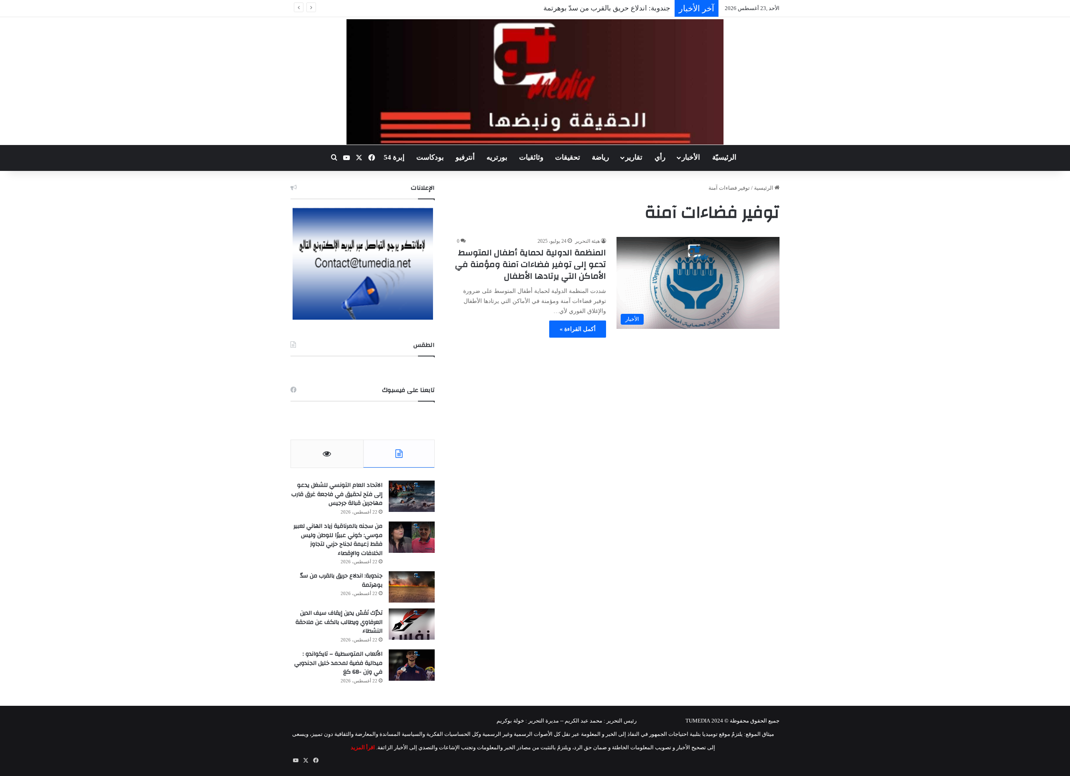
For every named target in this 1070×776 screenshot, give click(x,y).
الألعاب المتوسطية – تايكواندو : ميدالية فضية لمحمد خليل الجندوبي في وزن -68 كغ (338, 663)
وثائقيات (531, 157)
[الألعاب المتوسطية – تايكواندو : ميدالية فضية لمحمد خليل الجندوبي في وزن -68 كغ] (412, 665)
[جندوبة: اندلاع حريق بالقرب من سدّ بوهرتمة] (412, 587)
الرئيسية (764, 188)
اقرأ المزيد (363, 747)
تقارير (633, 157)
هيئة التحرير (587, 241)
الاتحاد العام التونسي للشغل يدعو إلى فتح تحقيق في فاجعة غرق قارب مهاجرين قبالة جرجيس (336, 494)
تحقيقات (567, 157)
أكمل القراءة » (578, 329)
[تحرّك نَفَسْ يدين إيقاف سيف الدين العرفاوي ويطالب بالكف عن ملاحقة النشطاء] (412, 624)
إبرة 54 (394, 157)
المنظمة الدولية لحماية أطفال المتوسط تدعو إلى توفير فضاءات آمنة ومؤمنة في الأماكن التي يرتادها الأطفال (530, 264)
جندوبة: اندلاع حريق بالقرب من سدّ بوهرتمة (606, 8)
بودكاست (430, 157)
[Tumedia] (534, 82)
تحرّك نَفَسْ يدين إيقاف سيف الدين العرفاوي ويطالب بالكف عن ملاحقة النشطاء (339, 622)
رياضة (600, 157)
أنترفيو (465, 157)
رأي (660, 157)
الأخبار (691, 157)
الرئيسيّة (724, 157)
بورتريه (497, 157)
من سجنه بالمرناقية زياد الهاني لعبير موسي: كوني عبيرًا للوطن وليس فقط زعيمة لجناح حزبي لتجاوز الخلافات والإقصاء (337, 540)
